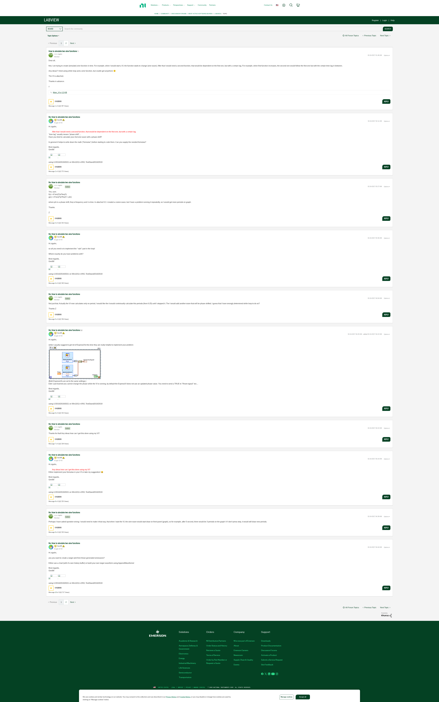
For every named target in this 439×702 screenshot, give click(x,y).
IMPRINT (180, 687)
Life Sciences (184, 667)
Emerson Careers (241, 650)
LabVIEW (217, 13)
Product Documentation (271, 645)
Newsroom (238, 655)
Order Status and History (216, 645)
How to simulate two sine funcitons (63, 51)
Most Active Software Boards (200, 13)
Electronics (183, 653)
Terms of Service (213, 655)
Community (165, 13)
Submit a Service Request (272, 659)
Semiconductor (185, 672)
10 (56, 592)
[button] (51, 101)
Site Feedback (267, 664)
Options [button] (386, 55)
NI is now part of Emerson (244, 640)
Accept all (302, 697)
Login (384, 20)
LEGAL (173, 687)
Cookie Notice (185, 697)
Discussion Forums (178, 13)
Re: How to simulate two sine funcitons (64, 117)
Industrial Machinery (187, 663)
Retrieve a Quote (213, 650)
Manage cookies (199, 687)
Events (236, 664)
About (236, 645)
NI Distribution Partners (216, 640)
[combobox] (222, 29)
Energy (182, 658)
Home (156, 13)
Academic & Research (188, 640)
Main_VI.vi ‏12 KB (60, 92)
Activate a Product (269, 655)
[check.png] (75, 362)
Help (393, 20)
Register (375, 20)
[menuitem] (155, 5)
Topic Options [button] (53, 36)
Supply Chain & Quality (243, 659)
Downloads (265, 640)
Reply (386, 101)
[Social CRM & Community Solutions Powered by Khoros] (386, 615)
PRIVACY (188, 687)
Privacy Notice (171, 697)
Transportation (185, 677)
